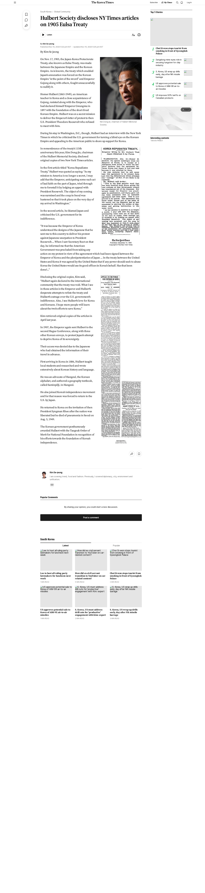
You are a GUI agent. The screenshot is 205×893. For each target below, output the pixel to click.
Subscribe (154, 2)
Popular (116, 545)
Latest (66, 545)
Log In (189, 2)
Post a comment (91, 517)
